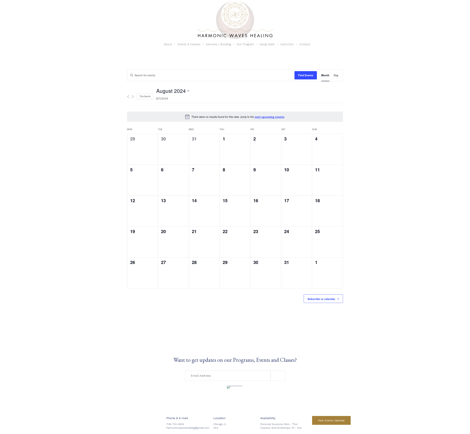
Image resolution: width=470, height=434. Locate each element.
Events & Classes (189, 44)
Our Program (245, 44)
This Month (145, 96)
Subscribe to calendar (321, 299)
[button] (278, 376)
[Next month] (133, 96)
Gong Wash (267, 44)
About (168, 44)
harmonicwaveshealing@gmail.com (187, 427)
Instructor (287, 44)
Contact (304, 44)
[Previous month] (128, 96)
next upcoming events (269, 116)
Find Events (305, 75)
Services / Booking (218, 44)
